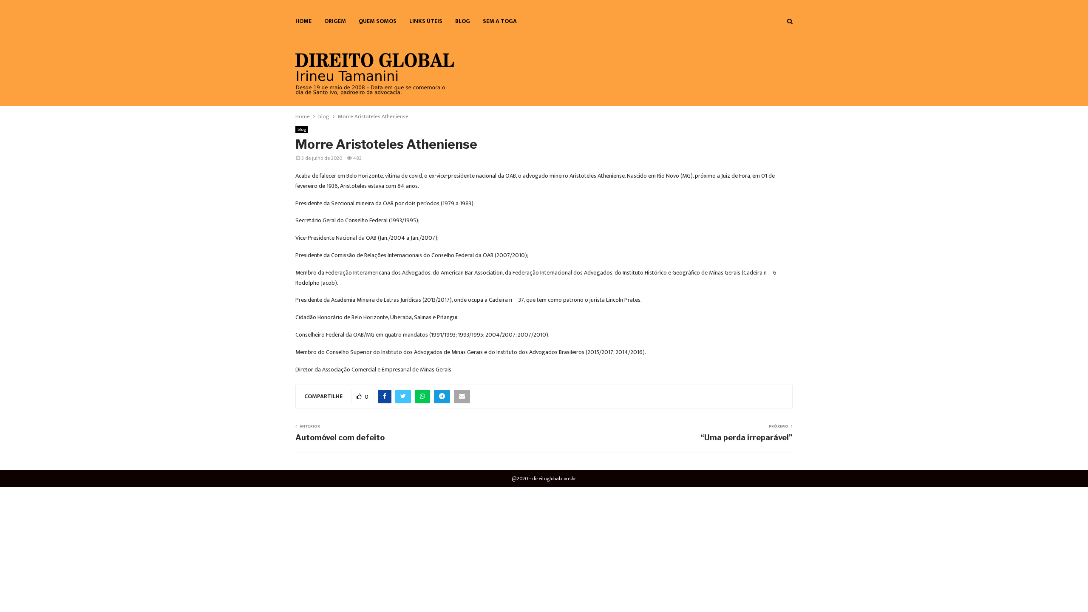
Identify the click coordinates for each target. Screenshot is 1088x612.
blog (462, 21)
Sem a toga (500, 21)
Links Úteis (425, 21)
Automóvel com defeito (340, 437)
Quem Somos (378, 21)
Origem (335, 21)
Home (303, 21)
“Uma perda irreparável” (746, 437)
